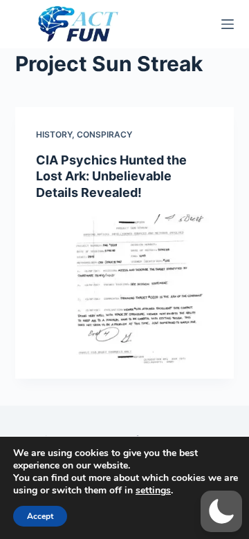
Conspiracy (104, 134)
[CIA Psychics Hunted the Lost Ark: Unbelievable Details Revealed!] (124, 296)
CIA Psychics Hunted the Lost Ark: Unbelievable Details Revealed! (111, 176)
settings (153, 490)
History (54, 134)
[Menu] (227, 24)
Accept (40, 516)
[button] (221, 511)
